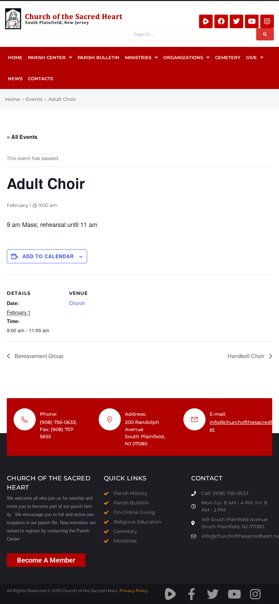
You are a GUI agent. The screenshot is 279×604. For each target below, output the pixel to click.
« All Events (22, 137)
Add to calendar (48, 256)
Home (12, 99)
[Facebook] (221, 21)
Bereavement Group (38, 356)
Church (77, 303)
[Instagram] (267, 21)
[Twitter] (236, 21)
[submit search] (265, 34)
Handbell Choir (247, 356)
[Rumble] (206, 21)
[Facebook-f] (191, 594)
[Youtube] (252, 21)
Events (34, 99)
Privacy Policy (133, 590)
